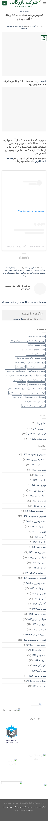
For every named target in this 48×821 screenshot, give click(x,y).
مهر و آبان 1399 (39, 671)
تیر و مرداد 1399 (38, 686)
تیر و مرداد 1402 (38, 500)
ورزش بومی (17, 397)
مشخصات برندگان (38, 439)
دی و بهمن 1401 (39, 531)
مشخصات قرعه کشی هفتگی (34, 397)
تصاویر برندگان (24, 11)
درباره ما (15, 803)
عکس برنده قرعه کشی (37, 273)
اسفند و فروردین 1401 (36, 521)
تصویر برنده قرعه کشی (21, 270)
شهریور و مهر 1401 (37, 552)
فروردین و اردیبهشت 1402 (34, 516)
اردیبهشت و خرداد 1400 (35, 634)
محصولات (36, 803)
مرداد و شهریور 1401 (36, 557)
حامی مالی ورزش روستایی (15, 371)
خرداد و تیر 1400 (38, 629)
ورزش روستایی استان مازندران (33, 406)
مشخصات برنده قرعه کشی (19, 393)
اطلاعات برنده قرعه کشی (35, 336)
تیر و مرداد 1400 (38, 624)
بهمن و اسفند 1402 (37, 464)
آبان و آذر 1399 (39, 665)
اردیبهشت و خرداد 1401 (35, 573)
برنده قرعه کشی (20, 362)
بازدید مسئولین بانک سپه (36, 354)
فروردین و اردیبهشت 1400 (34, 640)
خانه (42, 803)
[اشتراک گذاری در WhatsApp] (26, 258)
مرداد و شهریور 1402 (36, 495)
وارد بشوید (18, 319)
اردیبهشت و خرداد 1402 (35, 511)
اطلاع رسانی (40, 423)
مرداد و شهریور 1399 (36, 681)
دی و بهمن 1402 (39, 469)
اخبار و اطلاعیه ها (26, 803)
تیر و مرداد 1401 (38, 562)
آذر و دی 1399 (39, 660)
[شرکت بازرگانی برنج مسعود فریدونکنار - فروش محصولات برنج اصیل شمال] (25, 3)
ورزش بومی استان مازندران (34, 401)
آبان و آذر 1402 (39, 480)
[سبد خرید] (4, 3)
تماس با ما (7, 803)
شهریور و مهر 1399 (37, 676)
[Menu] (44, 3)
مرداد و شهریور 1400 (36, 619)
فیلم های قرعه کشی (37, 433)
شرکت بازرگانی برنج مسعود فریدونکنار (31, 375)
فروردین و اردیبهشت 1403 (34, 454)
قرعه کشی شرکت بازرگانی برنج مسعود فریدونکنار (26, 388)
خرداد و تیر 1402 (38, 506)
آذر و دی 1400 (39, 598)
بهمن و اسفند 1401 (37, 526)
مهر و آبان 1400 (39, 609)
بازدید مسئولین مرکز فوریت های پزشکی (30, 358)
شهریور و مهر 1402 (37, 490)
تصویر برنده (40, 80)
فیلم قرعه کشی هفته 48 (13, 302)
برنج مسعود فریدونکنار (37, 362)
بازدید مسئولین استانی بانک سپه (33, 349)
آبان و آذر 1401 (39, 542)
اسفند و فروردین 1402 (36, 459)
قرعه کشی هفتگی (21, 273)
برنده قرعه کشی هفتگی (36, 367)
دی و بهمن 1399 (39, 655)
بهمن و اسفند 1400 (37, 588)
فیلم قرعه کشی (19, 380)
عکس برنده (7, 270)
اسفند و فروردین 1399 (36, 645)
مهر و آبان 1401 (39, 547)
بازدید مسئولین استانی (36, 345)
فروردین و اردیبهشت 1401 (34, 578)
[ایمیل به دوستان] (21, 258)
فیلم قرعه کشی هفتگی (36, 384)
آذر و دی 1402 (39, 475)
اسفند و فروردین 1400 (36, 583)
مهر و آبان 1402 (39, 485)
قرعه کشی (22, 384)
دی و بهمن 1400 (39, 593)
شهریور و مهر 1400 (37, 614)
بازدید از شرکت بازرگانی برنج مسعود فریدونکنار (28, 341)
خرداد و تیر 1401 (38, 567)
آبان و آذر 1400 (39, 604)
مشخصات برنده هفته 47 (35, 302)
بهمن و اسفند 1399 (37, 650)
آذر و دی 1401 (39, 536)
